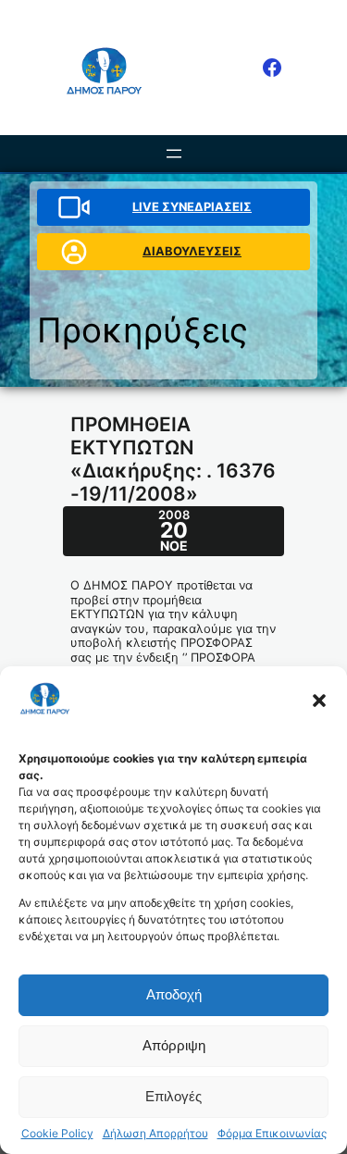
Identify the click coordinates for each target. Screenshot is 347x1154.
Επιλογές (173, 1096)
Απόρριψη (174, 1045)
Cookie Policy (57, 1133)
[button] (319, 700)
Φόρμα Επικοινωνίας (272, 1133)
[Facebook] (272, 67)
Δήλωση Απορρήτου (155, 1133)
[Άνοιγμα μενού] (174, 154)
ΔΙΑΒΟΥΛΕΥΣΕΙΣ (192, 250)
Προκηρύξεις (142, 330)
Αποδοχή (174, 994)
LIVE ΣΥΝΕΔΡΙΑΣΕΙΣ (192, 206)
